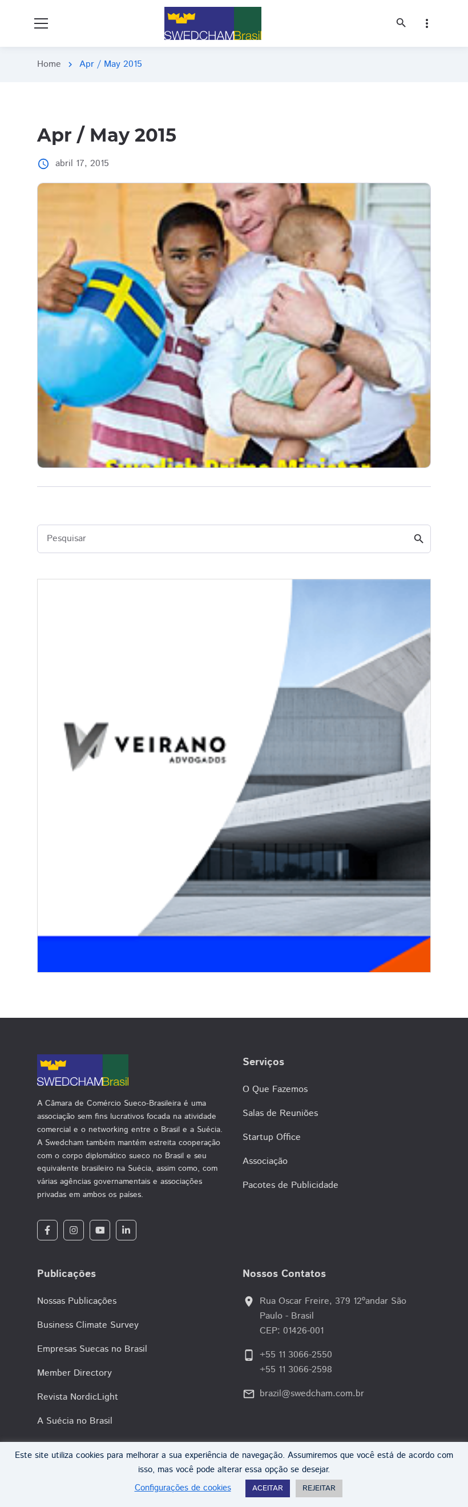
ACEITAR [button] (267, 1488)
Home (49, 64)
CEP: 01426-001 (292, 1330)
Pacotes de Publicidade (290, 1185)
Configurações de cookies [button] (183, 1488)
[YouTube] (100, 1230)
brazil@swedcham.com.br (312, 1393)
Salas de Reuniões (280, 1113)
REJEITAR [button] (319, 1488)
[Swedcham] (131, 1070)
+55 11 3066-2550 (296, 1354)
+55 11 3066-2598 (296, 1369)
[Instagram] (73, 1230)
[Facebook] (47, 1230)
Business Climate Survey (88, 1325)
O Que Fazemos (275, 1089)
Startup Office (272, 1137)
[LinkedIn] (126, 1230)
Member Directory (74, 1373)
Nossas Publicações (76, 1301)
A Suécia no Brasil (74, 1421)
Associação (265, 1161)
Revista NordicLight (77, 1397)
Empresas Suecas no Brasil (92, 1349)
